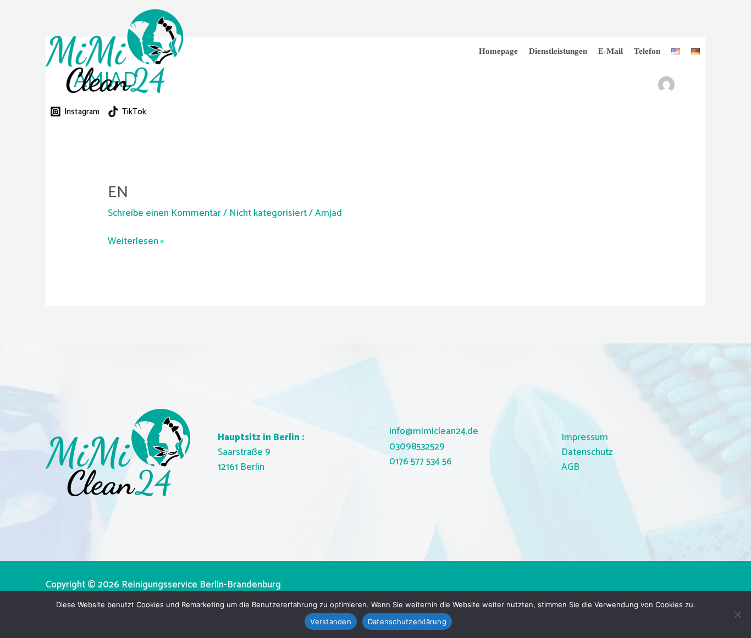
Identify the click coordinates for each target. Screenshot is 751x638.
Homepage (498, 51)
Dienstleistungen (558, 51)
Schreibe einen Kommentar (164, 213)
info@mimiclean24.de (433, 431)
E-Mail (610, 51)
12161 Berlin (241, 467)
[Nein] (737, 614)
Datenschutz (586, 452)
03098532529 (417, 446)
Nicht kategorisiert (268, 213)
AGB (570, 467)
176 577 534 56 (423, 461)
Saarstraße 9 (244, 452)
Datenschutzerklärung (407, 621)
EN (118, 192)
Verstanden (330, 621)
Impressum (584, 437)
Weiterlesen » (136, 241)
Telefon (647, 51)
